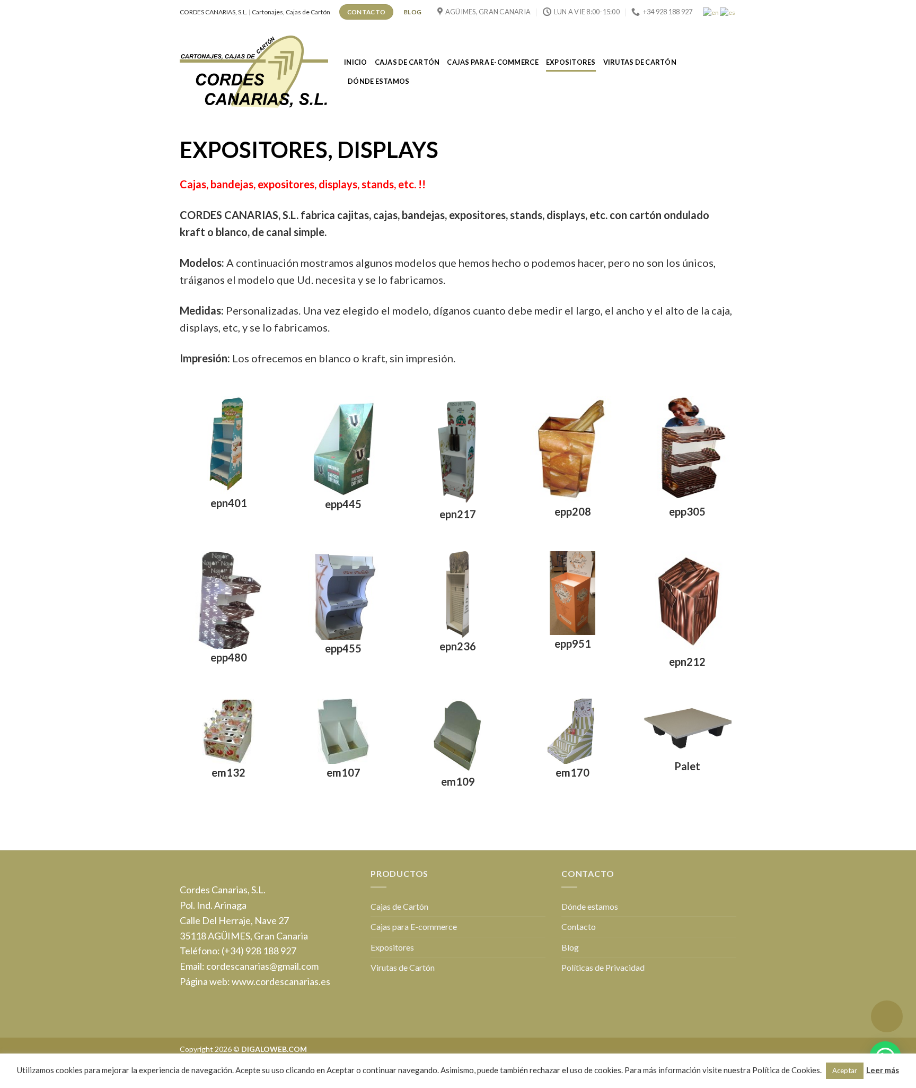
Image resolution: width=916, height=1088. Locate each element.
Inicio (355, 62)
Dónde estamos (378, 81)
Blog (570, 947)
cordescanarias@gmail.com (262, 966)
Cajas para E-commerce (492, 62)
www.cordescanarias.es (281, 981)
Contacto (578, 926)
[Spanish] (728, 11)
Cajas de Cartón (407, 62)
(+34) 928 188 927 (259, 950)
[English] (711, 11)
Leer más (882, 1070)
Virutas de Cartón (639, 62)
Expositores (571, 62)
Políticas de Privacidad (603, 967)
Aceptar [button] (844, 1070)
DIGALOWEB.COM (274, 1049)
